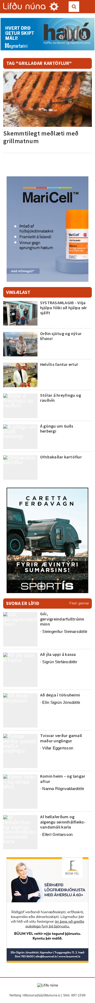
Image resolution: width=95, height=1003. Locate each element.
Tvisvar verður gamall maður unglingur (61, 738)
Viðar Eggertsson (57, 748)
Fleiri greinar (79, 603)
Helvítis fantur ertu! (59, 364)
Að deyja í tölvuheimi (60, 694)
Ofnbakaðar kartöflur (61, 456)
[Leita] (74, 6)
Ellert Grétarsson (57, 834)
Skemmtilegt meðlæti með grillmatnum (40, 137)
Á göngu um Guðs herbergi (56, 428)
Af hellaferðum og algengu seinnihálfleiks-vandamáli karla (63, 821)
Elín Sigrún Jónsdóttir (61, 702)
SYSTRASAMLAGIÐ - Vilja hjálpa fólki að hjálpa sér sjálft (63, 307)
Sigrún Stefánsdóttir (59, 662)
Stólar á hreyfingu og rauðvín (60, 398)
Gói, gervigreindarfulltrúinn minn (62, 618)
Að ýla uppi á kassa (58, 654)
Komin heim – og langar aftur (62, 778)
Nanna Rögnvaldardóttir (63, 788)
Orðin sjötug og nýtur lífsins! (61, 336)
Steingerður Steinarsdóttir (64, 631)
